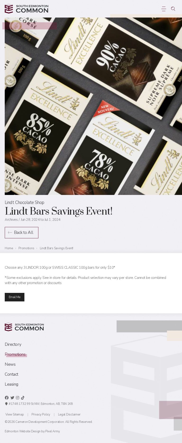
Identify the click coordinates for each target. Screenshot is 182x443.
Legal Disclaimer (69, 414)
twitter (12, 398)
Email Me (14, 297)
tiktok (22, 398)
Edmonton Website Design (23, 431)
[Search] (173, 9)
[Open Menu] (163, 9)
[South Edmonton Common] (26, 9)
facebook (7, 398)
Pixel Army (52, 431)
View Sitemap (14, 414)
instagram (17, 398)
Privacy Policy (41, 414)
